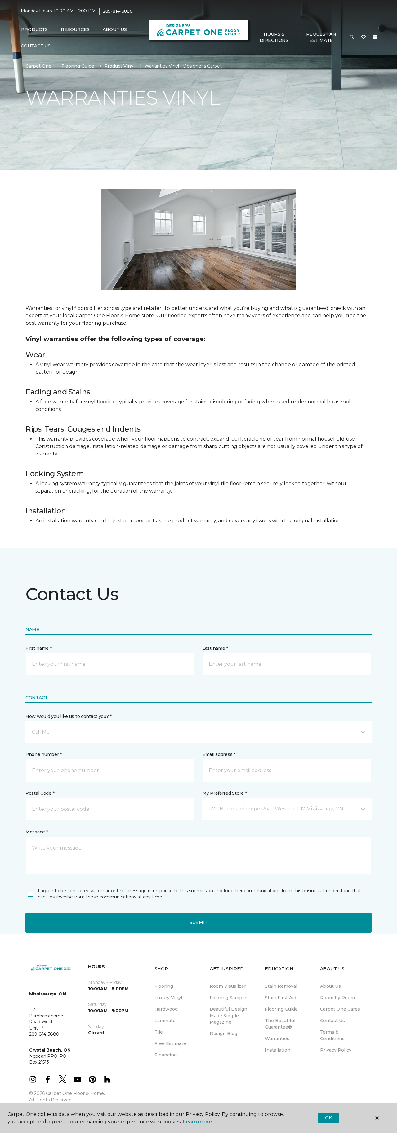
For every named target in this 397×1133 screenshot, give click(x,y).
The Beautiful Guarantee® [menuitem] (280, 1024)
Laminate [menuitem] (165, 1020)
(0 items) (375, 37)
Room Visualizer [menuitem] (228, 986)
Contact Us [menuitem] (35, 46)
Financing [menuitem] (165, 1055)
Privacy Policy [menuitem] (335, 1050)
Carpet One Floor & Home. (75, 1093)
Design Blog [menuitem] (223, 1033)
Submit (198, 922)
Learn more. (198, 1122)
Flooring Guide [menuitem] (281, 1009)
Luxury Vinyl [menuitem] (168, 997)
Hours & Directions (274, 37)
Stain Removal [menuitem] (281, 986)
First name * (38, 648)
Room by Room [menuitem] (337, 997)
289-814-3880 (118, 11)
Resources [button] (75, 29)
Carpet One (38, 66)
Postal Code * (39, 793)
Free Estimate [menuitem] (170, 1043)
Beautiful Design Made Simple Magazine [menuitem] (228, 1015)
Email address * (218, 754)
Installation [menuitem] (277, 1050)
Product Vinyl (119, 66)
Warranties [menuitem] (277, 1038)
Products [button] (34, 29)
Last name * (215, 648)
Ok (328, 1118)
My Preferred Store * (224, 793)
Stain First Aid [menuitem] (280, 997)
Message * (36, 832)
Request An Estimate (321, 37)
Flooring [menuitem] (163, 986)
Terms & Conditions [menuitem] (332, 1035)
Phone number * (43, 754)
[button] (352, 37)
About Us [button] (115, 29)
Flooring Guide (77, 66)
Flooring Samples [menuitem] (229, 997)
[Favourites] (363, 37)
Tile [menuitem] (158, 1032)
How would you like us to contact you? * (68, 716)
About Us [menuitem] (330, 986)
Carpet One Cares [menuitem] (340, 1009)
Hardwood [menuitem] (166, 1009)
